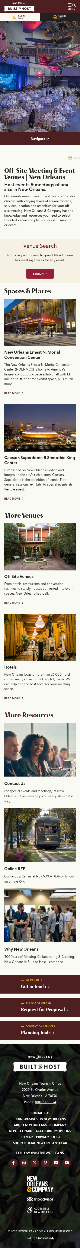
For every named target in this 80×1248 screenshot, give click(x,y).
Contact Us (14, 783)
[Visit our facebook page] (13, 1163)
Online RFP (14, 868)
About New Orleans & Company (40, 1125)
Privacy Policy (48, 1137)
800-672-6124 (45, 1102)
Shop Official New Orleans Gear (40, 1143)
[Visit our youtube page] (67, 1163)
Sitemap (26, 1137)
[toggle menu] (72, 6)
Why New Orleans (21, 949)
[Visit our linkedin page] (56, 1163)
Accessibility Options (53, 1131)
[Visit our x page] (35, 1163)
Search (38, 274)
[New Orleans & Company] (21, 7)
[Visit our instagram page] (24, 1163)
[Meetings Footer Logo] (40, 1063)
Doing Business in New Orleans (40, 1119)
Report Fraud (20, 1131)
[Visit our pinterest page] (45, 1163)
